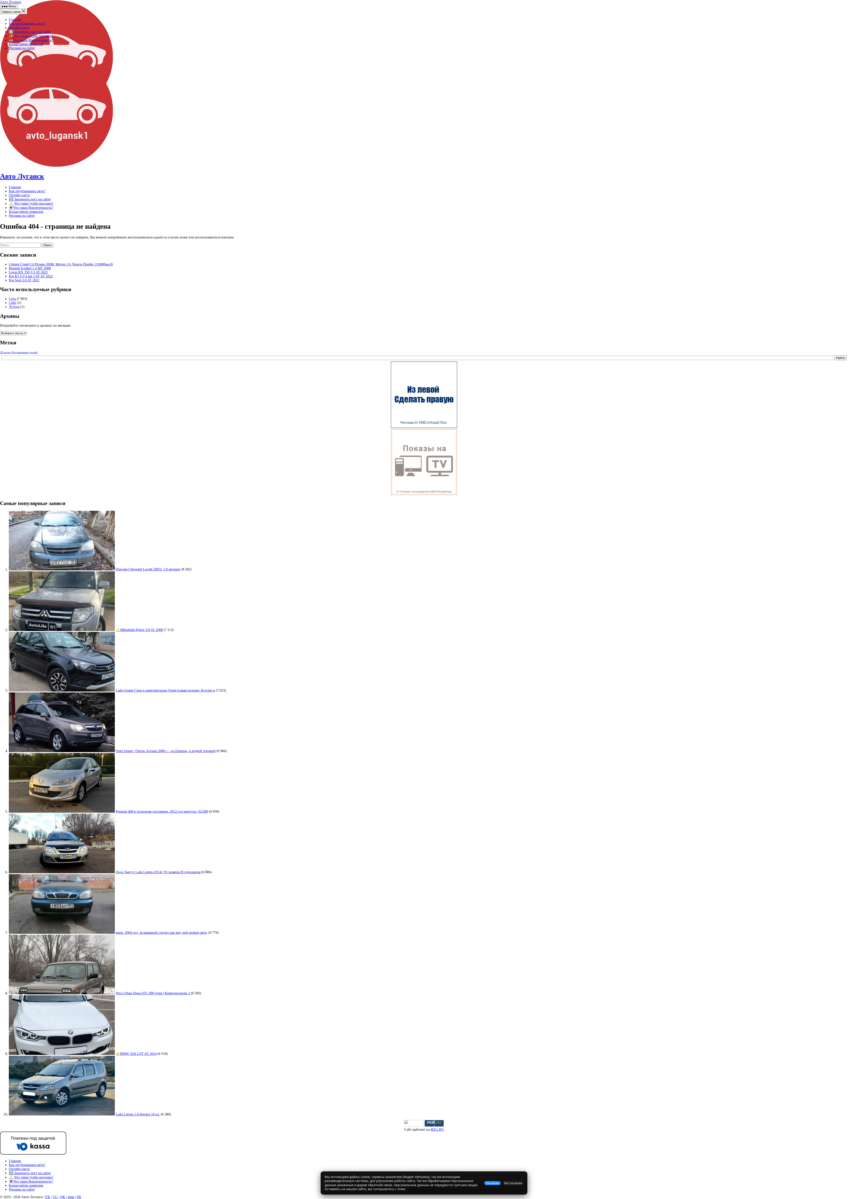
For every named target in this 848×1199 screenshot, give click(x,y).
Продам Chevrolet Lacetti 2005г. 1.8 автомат (148, 569)
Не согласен (513, 1183)
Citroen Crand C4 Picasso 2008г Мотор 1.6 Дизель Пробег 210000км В (61, 264)
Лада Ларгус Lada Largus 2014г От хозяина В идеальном (158, 872)
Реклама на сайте (22, 48)
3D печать (5, 352)
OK (62, 1197)
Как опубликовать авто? (27, 23)
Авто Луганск (10, 2)
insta (71, 1197)
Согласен (492, 1183)
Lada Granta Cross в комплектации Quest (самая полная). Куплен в (165, 690)
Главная (15, 19)
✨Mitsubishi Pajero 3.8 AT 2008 (139, 630)
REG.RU (437, 1129)
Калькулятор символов (26, 44)
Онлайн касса (19, 27)
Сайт (12, 303)
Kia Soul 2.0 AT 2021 (24, 280)
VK (47, 1197)
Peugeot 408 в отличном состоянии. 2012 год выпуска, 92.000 (162, 811)
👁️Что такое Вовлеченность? (31, 40)
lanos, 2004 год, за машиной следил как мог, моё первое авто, (162, 932)
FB (79, 1197)
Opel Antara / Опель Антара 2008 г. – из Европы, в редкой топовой (166, 751)
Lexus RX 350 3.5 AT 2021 (28, 272)
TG (55, 1197)
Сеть (12, 299)
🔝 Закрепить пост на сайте (30, 32)
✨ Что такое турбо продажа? (31, 36)
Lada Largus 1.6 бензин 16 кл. (138, 1114)
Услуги (14, 307)
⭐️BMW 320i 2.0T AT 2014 (136, 1054)
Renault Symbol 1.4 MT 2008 (30, 268)
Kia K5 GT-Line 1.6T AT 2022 (31, 276)
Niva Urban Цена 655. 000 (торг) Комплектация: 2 (153, 993)
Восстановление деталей (25, 352)
